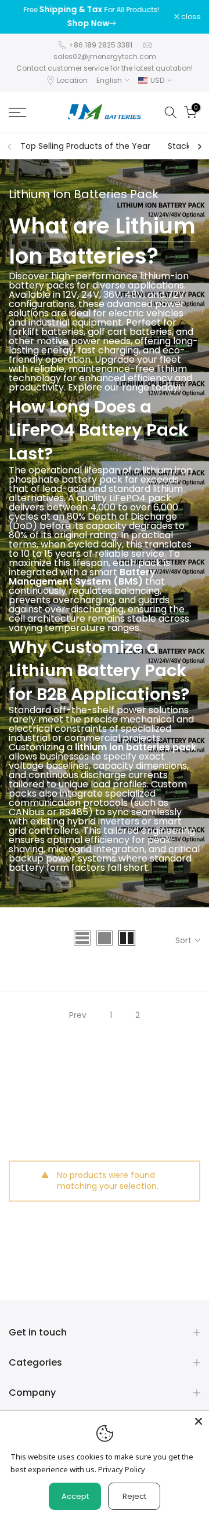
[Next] (199, 146)
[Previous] (10, 146)
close (189, 16)
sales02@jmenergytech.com (104, 56)
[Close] (198, 1421)
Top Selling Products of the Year (85, 146)
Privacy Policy (121, 1469)
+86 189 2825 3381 (100, 45)
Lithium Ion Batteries (102, 241)
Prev (78, 1015)
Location (72, 80)
